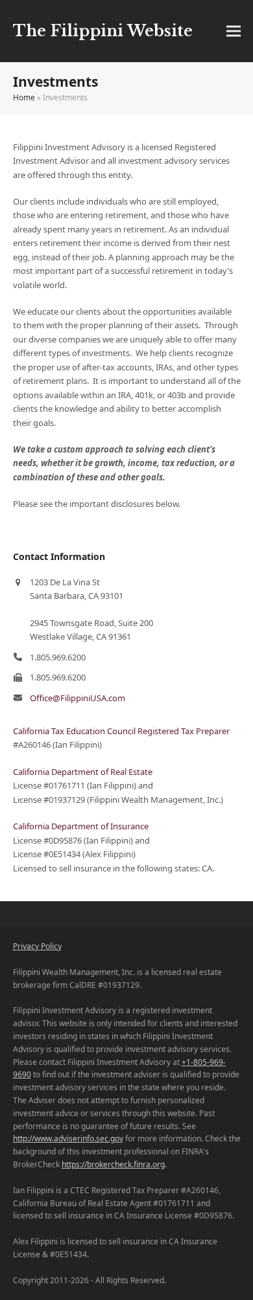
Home (24, 97)
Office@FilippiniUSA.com (77, 698)
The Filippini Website (103, 30)
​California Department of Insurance (81, 826)
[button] (233, 31)
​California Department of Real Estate (82, 772)
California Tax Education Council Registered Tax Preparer (121, 731)
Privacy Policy (37, 946)
